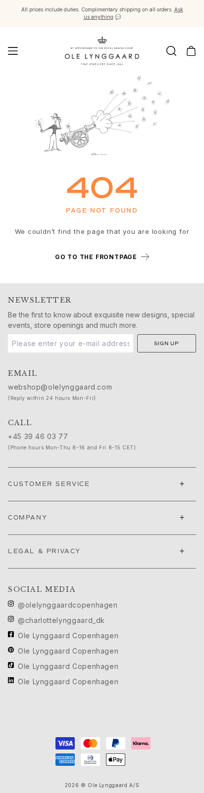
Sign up (166, 343)
